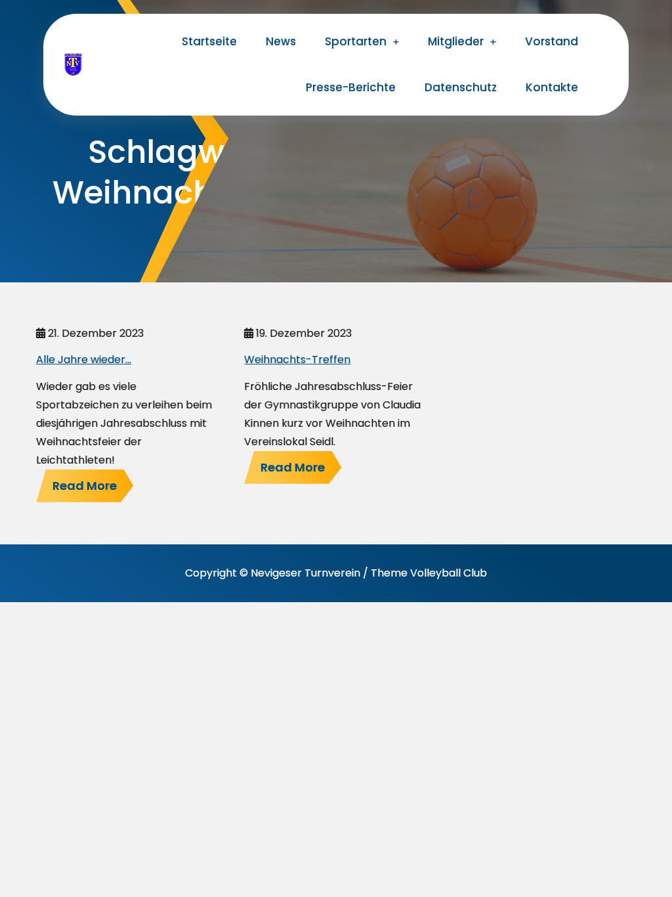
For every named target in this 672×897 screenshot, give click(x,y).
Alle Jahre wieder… (83, 359)
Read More (84, 485)
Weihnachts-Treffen (297, 359)
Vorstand (551, 41)
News (281, 41)
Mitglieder (456, 41)
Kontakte (552, 87)
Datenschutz (461, 87)
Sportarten (356, 41)
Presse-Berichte (351, 87)
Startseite (209, 41)
